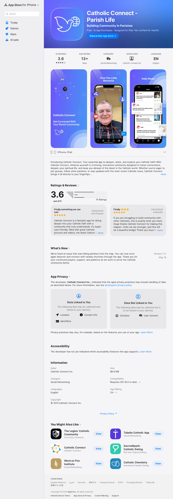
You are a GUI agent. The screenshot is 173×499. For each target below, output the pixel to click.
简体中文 (92, 482)
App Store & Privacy (82, 496)
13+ (112, 392)
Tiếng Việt (150, 482)
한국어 (120, 482)
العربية (71, 482)
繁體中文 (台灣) (57, 485)
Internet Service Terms (60, 496)
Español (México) (58, 482)
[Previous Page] (47, 58)
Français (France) (107, 482)
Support (115, 496)
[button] (21, 22)
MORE (100, 232)
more (163, 174)
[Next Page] (169, 58)
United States (56, 479)
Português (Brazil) (134, 482)
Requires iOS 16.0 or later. (124, 382)
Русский (81, 482)
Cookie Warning (101, 496)
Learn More (147, 332)
